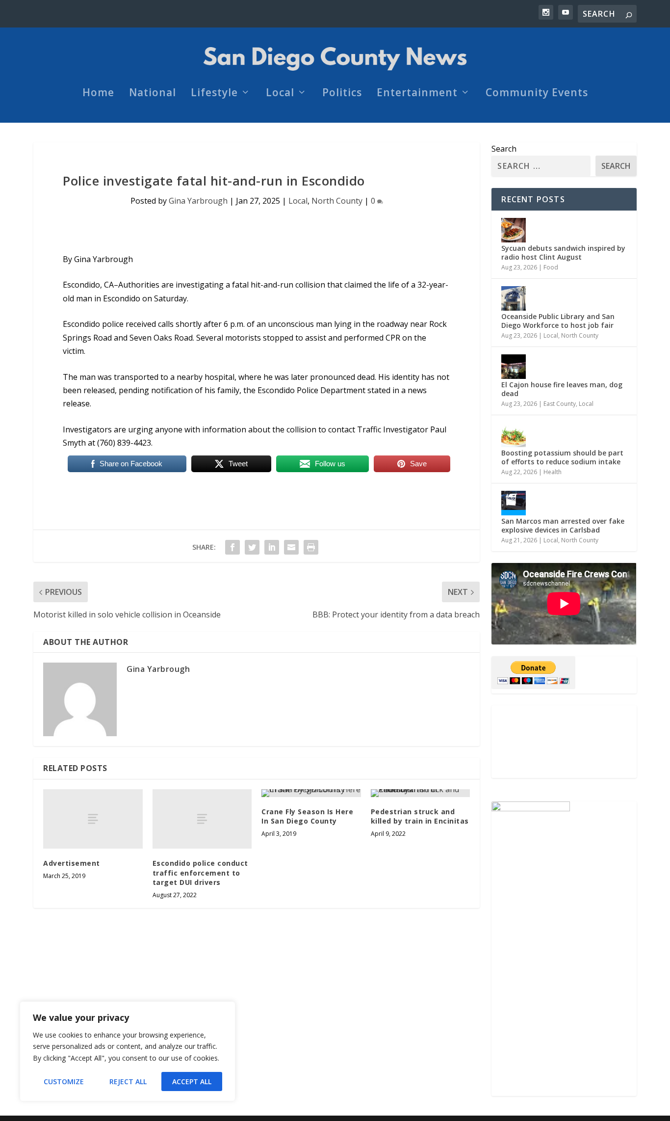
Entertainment (417, 93)
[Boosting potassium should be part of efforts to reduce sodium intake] (513, 435)
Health (552, 472)
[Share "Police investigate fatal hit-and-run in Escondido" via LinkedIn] (272, 547)
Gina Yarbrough (198, 200)
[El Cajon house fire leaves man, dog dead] (513, 366)
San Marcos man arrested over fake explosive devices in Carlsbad (562, 525)
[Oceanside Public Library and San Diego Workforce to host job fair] (513, 298)
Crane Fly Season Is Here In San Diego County (307, 816)
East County (559, 404)
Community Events (537, 93)
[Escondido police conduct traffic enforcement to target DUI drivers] (202, 819)
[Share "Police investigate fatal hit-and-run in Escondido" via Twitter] (252, 547)
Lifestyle (214, 93)
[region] (127, 1051)
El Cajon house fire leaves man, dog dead (561, 389)
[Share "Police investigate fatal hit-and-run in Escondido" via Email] (291, 547)
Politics (342, 93)
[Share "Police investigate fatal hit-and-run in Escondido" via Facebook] (232, 547)
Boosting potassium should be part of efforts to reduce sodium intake (562, 457)
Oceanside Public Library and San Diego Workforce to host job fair (558, 321)
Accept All (191, 1081)
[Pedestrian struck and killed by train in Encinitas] (420, 793)
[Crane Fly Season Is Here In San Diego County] (311, 793)
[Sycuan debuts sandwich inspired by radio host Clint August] (513, 230)
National (152, 93)
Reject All (128, 1081)
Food (550, 267)
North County (336, 200)
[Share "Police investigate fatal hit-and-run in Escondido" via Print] (311, 547)
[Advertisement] (93, 819)
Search (503, 148)
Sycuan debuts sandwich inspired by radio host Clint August (563, 252)
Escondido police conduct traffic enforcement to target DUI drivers (200, 872)
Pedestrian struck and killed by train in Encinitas (420, 816)
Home (98, 93)
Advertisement (71, 863)
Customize (64, 1081)
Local (280, 93)
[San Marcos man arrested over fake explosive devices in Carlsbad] (513, 503)
